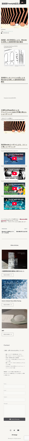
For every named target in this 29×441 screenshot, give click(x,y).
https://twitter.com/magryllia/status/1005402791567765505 (12, 119)
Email (5, 390)
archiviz (5, 31)
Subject (5, 397)
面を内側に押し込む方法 (21, 231)
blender (9, 31)
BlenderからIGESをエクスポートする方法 (8, 232)
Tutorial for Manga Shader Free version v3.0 (9, 151)
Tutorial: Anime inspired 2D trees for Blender (9, 181)
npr (12, 31)
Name (5, 383)
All (1, 29)
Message (5, 403)
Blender (3, 29)
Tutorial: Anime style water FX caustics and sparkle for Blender (13, 196)
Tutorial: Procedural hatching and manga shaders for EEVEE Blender (14, 166)
